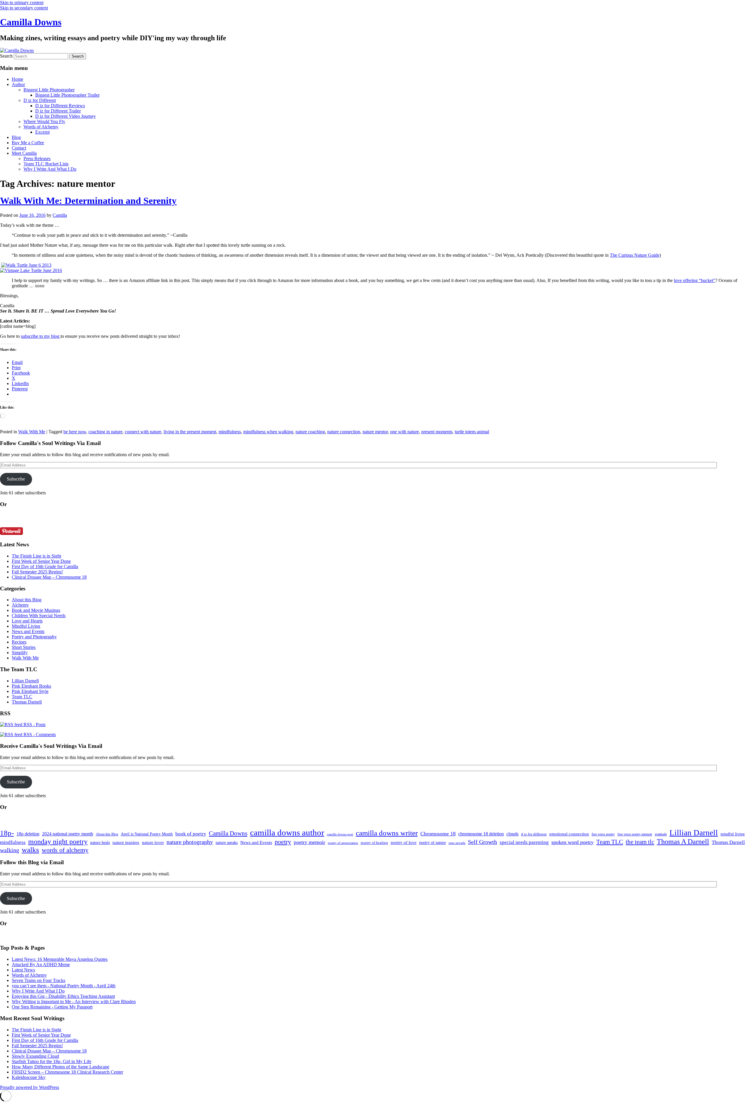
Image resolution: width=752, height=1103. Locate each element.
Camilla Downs (30, 22)
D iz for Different (40, 100)
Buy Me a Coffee (28, 142)
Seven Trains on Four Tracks (38, 980)
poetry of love (404, 842)
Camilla (60, 215)
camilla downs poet (340, 834)
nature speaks (227, 842)
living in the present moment (190, 431)
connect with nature (143, 431)
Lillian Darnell (25, 680)
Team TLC (22, 696)
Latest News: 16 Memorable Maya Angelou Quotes (60, 959)
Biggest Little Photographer (49, 89)
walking (9, 850)
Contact (19, 147)
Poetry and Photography (34, 636)
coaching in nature (105, 431)
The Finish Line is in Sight (36, 555)
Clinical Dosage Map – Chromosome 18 (49, 577)
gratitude (661, 834)
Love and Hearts (27, 620)
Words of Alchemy (41, 126)
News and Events (28, 631)
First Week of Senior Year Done (41, 561)
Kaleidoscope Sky (29, 1077)
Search (6, 55)
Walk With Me (31, 431)
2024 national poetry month (67, 833)
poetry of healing (374, 842)
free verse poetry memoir (634, 834)
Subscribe (16, 478)
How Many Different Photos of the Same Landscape (60, 1066)
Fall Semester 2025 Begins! (37, 571)
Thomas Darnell (27, 701)
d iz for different (534, 834)
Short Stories (24, 647)
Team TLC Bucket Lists (46, 163)
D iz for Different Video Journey (65, 116)
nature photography (190, 842)
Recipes (19, 641)
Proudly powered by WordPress (29, 1087)
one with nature (404, 431)
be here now (74, 431)
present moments (436, 431)
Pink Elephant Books (31, 686)
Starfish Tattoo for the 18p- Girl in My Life (51, 1061)
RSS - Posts (34, 724)
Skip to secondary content (24, 7)
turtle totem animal (472, 431)
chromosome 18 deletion (481, 833)
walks (30, 850)
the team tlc (640, 842)
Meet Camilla (24, 153)
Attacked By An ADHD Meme (41, 964)
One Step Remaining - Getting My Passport (52, 1006)
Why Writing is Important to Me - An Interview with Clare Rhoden (74, 1001)
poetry (283, 841)
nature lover (153, 842)
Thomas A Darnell (683, 841)
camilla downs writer (387, 833)
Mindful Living (26, 626)
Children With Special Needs (39, 615)
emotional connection (569, 834)
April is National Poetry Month (147, 834)
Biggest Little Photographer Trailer (67, 95)
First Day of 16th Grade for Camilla (45, 566)
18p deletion (27, 833)
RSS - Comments (39, 734)
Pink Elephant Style (30, 691)
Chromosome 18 (438, 834)
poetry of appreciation (343, 843)
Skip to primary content (21, 2)
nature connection (343, 431)
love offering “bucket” (694, 280)
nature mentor (375, 431)
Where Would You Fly (44, 121)
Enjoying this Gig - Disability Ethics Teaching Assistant (63, 996)
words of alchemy (65, 850)
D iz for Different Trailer (58, 110)
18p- (7, 833)
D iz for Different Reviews (60, 105)
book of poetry (190, 834)
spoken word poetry (572, 842)
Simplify (20, 652)
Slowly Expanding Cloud (35, 1056)
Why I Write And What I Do (50, 169)
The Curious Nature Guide (634, 255)
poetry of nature (432, 842)
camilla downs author (287, 832)
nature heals (100, 842)
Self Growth (482, 842)
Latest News (23, 969)
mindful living (733, 834)
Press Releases (37, 158)
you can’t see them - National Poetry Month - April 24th (63, 985)
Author (18, 84)
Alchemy (20, 604)
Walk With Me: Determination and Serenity (88, 200)
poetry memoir (309, 842)
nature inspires (126, 842)
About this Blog (26, 599)
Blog (16, 137)
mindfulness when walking (268, 431)
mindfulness (230, 431)
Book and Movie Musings (36, 610)
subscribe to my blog (41, 336)
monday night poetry (58, 841)
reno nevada (457, 843)
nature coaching (310, 431)
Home (17, 79)
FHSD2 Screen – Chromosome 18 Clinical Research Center (67, 1072)
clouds (512, 833)
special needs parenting (524, 842)
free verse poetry (603, 834)
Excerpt (42, 132)
